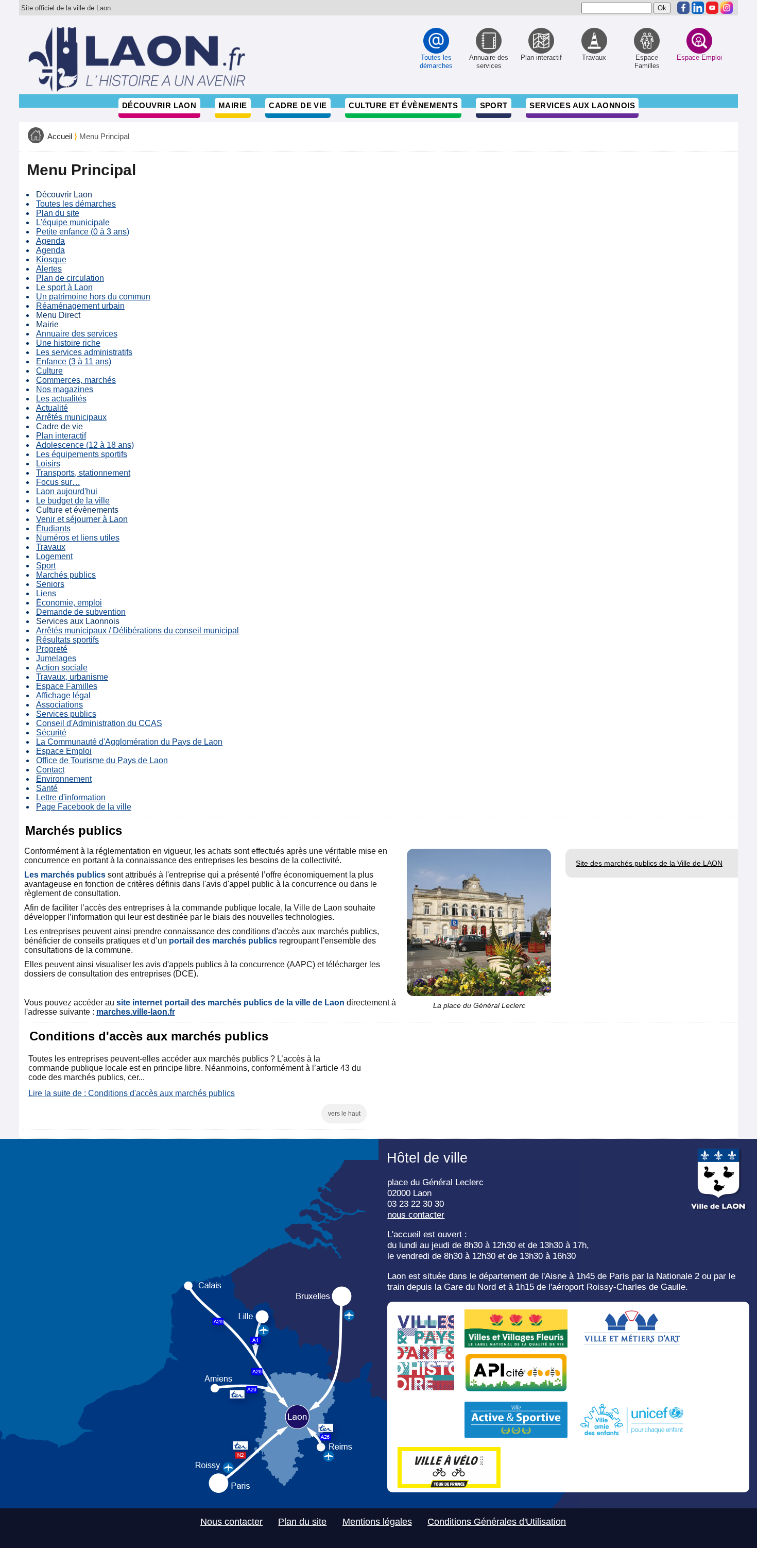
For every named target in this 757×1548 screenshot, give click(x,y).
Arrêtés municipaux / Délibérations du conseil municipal (137, 630)
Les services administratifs (84, 352)
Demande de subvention (81, 612)
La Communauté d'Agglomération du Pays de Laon (129, 741)
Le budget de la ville (73, 500)
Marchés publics (66, 574)
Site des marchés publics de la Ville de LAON (649, 863)
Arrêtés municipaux (71, 417)
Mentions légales (377, 1522)
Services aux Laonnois (582, 105)
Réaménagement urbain (80, 305)
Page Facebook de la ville (83, 806)
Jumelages (56, 658)
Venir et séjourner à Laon (82, 519)
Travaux (50, 547)
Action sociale (62, 667)
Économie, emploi (69, 602)
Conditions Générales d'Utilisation (496, 1522)
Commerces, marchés (76, 380)
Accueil (59, 136)
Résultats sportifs (67, 639)
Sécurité (51, 732)
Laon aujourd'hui (66, 491)
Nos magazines (64, 389)
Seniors (50, 584)
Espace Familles (66, 686)
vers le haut (344, 1113)
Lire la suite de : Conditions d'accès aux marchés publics (131, 1093)
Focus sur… (58, 482)
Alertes (49, 268)
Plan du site (57, 213)
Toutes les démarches (76, 203)
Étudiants (53, 528)
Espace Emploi (64, 751)
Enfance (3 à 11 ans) (73, 361)
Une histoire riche (68, 343)
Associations (59, 704)
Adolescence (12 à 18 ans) (85, 445)
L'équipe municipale (73, 222)
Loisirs (48, 463)
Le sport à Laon (64, 287)
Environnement (64, 779)
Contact (50, 769)
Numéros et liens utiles (77, 537)
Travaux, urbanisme (72, 676)
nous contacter (415, 1214)
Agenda (50, 241)
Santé (47, 788)
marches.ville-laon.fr (135, 1011)
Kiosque (51, 259)
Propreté (51, 649)
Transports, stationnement (83, 472)
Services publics (66, 714)
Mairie (232, 105)
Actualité (52, 407)
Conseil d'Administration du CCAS (99, 723)
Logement (54, 556)
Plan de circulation (70, 278)
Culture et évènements (403, 105)
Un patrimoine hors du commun (93, 296)
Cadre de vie (297, 105)
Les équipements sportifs (81, 454)
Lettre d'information (71, 797)
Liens (46, 593)
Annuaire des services (76, 333)
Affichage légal (63, 695)
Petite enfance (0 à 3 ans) (82, 231)
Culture (49, 370)
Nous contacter (231, 1522)
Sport (494, 105)
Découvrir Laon (159, 105)
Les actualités (61, 398)
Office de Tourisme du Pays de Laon (102, 760)
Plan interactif (61, 435)
